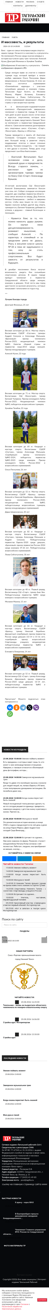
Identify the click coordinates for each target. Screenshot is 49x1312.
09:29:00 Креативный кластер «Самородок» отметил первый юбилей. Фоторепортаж (24, 904)
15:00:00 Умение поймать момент (21, 867)
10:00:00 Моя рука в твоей (18, 880)
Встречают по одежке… (32, 837)
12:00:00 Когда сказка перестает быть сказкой (24, 875)
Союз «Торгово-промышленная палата (24, 955)
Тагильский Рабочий (28, 1282)
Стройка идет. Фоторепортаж (16, 1022)
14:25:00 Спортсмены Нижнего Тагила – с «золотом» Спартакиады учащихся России (24, 889)
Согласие (24, 1304)
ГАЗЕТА (6, 937)
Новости (19, 2)
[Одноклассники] (32, 10)
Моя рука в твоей (30, 818)
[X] (30, 708)
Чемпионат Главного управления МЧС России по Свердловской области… (24, 1232)
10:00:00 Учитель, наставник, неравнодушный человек (24, 898)
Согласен (42, 1300)
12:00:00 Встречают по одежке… (20, 894)
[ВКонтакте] (25, 10)
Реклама (30, 2)
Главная (9, 2)
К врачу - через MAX (24, 1202)
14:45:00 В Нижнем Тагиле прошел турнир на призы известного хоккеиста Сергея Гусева (24, 884)
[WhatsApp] (10, 714)
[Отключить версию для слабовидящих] (21, 10)
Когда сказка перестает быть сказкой (23, 799)
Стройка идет (9, 1037)
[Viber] (36, 708)
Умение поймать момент (33, 758)
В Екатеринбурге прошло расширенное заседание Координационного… (20, 1216)
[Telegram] (29, 10)
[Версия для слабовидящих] (17, 10)
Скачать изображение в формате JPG (25, 66)
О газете (40, 2)
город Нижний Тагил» (24, 959)
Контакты (18, 6)
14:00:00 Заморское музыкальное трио (23, 871)
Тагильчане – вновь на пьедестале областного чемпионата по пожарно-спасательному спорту (25, 1006)
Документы (30, 6)
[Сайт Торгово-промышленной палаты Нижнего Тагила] (24, 976)
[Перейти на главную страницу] (24, 18)
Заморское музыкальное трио (23, 778)
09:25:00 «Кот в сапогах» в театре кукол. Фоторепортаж (24, 909)
